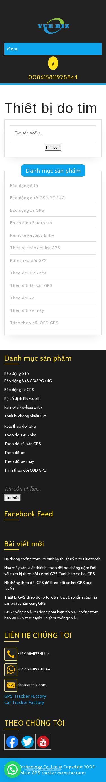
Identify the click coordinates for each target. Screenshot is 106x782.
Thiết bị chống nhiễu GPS (35, 247)
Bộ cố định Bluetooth (31, 222)
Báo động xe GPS (27, 210)
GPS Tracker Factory (25, 696)
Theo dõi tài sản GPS (31, 285)
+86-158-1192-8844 (33, 653)
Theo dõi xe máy (27, 310)
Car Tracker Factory (24, 702)
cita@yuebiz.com (32, 684)
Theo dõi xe (22, 297)
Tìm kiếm (53, 147)
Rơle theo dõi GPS (28, 260)
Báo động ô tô (24, 185)
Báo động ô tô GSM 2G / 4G (37, 197)
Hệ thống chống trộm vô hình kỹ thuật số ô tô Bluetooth (52, 559)
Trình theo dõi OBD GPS (34, 322)
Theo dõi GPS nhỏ (28, 273)
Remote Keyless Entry (32, 235)
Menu (13, 48)
